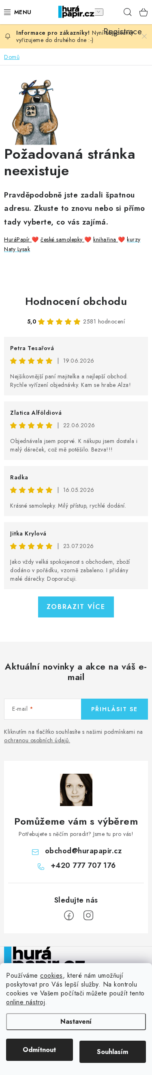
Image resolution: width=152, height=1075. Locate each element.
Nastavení (76, 1021)
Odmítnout (39, 1049)
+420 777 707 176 (83, 865)
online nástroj (25, 1002)
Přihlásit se (114, 709)
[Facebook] (69, 915)
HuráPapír (18, 239)
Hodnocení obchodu (76, 301)
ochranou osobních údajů (36, 740)
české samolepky (62, 239)
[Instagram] (88, 915)
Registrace (111, 12)
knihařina (105, 239)
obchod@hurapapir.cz (83, 851)
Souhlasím (112, 1051)
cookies (51, 975)
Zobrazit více (76, 606)
